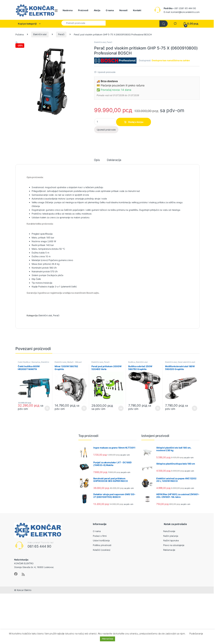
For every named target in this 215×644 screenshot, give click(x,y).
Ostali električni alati (186, 362)
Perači (61, 34)
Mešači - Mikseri (74, 362)
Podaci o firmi (100, 536)
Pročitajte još (119, 408)
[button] (16, 42)
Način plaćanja (170, 536)
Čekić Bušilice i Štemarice (29, 362)
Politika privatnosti (102, 545)
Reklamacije (169, 550)
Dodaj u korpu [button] (47, 408)
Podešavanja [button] (196, 633)
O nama (110, 10)
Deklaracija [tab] (114, 160)
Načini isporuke (171, 540)
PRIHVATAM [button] (107, 639)
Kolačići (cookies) (101, 550)
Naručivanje (169, 531)
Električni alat (40, 34)
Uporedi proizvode (107, 72)
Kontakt (137, 10)
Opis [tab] (97, 160)
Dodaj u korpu (135, 122)
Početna (19, 34)
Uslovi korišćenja (101, 540)
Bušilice (131, 362)
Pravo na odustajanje (173, 545)
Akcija (97, 10)
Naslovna (68, 10)
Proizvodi (83, 10)
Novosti (123, 10)
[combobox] (83, 22)
